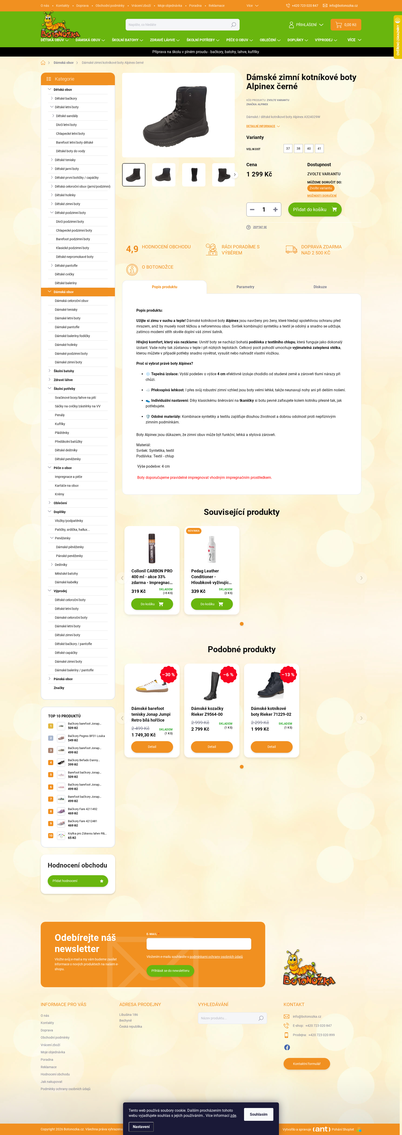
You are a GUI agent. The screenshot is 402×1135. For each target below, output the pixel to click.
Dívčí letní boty (66, 125)
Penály (60, 415)
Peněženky (62, 538)
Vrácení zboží (141, 5)
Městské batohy (66, 573)
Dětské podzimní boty (70, 213)
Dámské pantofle (67, 327)
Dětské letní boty (67, 107)
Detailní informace (260, 126)
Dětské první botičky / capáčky (77, 177)
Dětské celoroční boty (70, 600)
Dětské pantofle (66, 265)
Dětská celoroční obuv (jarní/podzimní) (83, 186)
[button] (241, 623)
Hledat (233, 25)
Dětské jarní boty (67, 169)
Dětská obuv (63, 89)
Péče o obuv (63, 468)
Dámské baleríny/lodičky (72, 336)
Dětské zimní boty (67, 204)
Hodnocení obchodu (55, 1074)
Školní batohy (64, 371)
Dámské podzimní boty (71, 353)
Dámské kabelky (66, 582)
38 (298, 148)
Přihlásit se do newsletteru (170, 971)
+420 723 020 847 (318, 1025)
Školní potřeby (64, 389)
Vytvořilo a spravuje (297, 1129)
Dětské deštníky (66, 450)
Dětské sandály (67, 116)
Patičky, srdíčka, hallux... (72, 529)
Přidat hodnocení (65, 881)
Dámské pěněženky (70, 547)
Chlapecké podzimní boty (74, 230)
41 (319, 148)
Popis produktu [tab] (164, 287)
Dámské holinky (66, 345)
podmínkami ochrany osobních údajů (216, 957)
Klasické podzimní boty (72, 248)
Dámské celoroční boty (71, 617)
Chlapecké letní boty (70, 133)
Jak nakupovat (51, 1082)
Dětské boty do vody (70, 151)
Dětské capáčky (66, 653)
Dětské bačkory (66, 98)
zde (233, 1115)
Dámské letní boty (67, 318)
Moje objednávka (170, 5)
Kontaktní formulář (307, 1064)
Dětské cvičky (64, 274)
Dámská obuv (64, 292)
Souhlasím (259, 1114)
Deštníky (61, 565)
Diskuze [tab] (320, 287)
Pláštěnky (62, 433)
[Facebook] (287, 1046)
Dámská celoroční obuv (71, 301)
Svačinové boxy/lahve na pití (75, 397)
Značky (59, 688)
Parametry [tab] (245, 287)
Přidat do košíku (309, 209)
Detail (152, 747)
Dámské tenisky (66, 309)
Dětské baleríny (66, 283)
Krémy (59, 494)
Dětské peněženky (68, 459)
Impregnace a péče (68, 477)
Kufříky (60, 424)
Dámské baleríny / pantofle (74, 670)
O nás (45, 5)
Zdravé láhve (63, 380)
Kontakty (62, 5)
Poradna (195, 5)
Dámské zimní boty (68, 362)
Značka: (257, 104)
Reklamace (216, 5)
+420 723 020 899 (321, 1035)
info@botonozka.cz (307, 1016)
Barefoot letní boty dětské (74, 142)
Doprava (82, 5)
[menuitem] (55, 40)
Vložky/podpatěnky (69, 521)
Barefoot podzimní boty (73, 239)
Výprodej (60, 591)
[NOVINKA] (211, 548)
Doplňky (60, 512)
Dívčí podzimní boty (70, 221)
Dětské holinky (65, 195)
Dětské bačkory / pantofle (73, 644)
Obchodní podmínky (110, 5)
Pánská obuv (63, 679)
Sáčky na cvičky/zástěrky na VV (77, 406)
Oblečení (60, 503)
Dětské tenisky (65, 160)
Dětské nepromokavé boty (75, 257)
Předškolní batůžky (68, 441)
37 (288, 148)
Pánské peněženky (69, 556)
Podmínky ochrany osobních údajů (65, 1089)
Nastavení (141, 1127)
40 (309, 148)
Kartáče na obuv (67, 485)
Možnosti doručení (322, 195)
